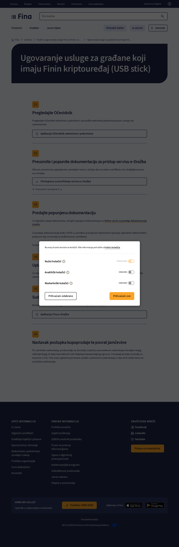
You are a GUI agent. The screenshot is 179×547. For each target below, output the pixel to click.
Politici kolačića (112, 247)
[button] (63, 261)
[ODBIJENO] (131, 272)
